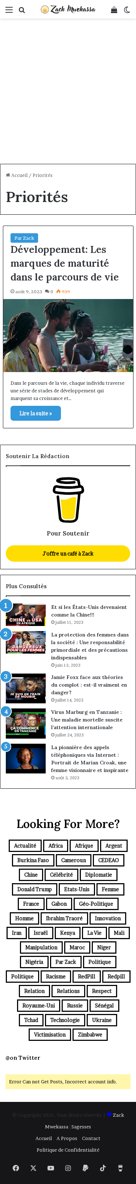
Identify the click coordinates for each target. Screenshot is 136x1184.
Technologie (65, 1020)
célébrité (61, 875)
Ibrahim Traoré (64, 918)
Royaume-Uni (38, 1005)
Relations (68, 991)
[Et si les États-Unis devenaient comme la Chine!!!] (26, 614)
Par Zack (24, 238)
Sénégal (104, 1005)
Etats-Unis (77, 889)
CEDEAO (108, 860)
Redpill (116, 976)
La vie (94, 933)
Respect (102, 991)
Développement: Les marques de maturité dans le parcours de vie (65, 263)
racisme (56, 976)
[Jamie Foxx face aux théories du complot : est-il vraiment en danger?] (26, 689)
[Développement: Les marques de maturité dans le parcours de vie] (68, 335)
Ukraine (102, 1020)
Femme (110, 889)
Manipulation (41, 947)
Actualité (25, 845)
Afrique (84, 845)
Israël (41, 933)
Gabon (59, 904)
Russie (75, 1005)
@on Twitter (22, 1057)
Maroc (77, 947)
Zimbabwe (90, 1034)
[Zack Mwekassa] (68, 9)
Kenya (67, 933)
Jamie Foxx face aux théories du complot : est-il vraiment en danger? (89, 685)
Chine (31, 875)
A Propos (67, 1138)
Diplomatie (98, 875)
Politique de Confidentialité (68, 1150)
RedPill (86, 976)
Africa (56, 845)
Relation (34, 991)
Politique (99, 962)
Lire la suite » (36, 413)
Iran (16, 933)
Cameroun (73, 860)
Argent (114, 845)
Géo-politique (96, 904)
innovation (108, 918)
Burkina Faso (33, 860)
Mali (119, 933)
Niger (104, 947)
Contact (91, 1138)
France (31, 904)
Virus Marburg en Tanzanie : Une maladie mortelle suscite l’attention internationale (87, 720)
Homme (24, 918)
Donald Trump (34, 889)
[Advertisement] (68, 92)
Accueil (19, 175)
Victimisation (50, 1034)
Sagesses (81, 1127)
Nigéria (34, 962)
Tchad (31, 1020)
